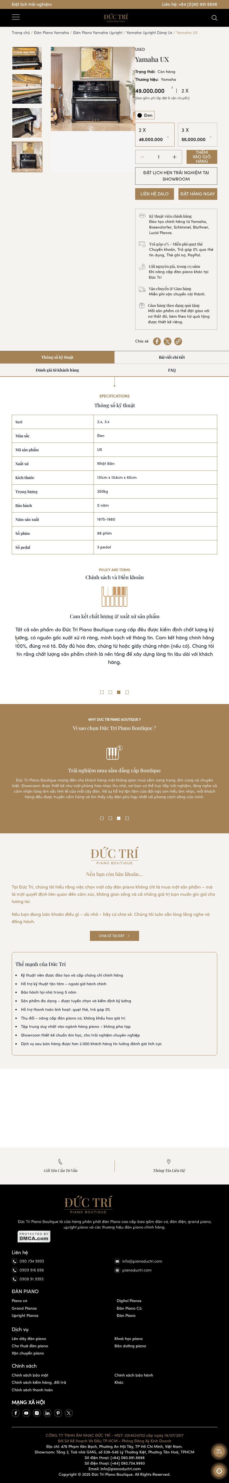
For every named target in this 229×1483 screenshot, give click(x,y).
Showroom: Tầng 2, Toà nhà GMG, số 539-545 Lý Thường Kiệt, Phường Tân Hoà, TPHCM (114, 1452)
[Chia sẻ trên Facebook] (157, 341)
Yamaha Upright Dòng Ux (149, 32)
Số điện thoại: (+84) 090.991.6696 (115, 1457)
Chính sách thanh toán (32, 1390)
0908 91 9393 (31, 1279)
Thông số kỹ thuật (57, 357)
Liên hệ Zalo (154, 194)
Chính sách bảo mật (30, 1375)
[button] (17, 640)
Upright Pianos (25, 1315)
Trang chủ (21, 32)
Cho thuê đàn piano (30, 1346)
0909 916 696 (32, 1270)
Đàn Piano (126, 1315)
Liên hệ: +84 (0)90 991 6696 (189, 4)
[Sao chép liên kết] (178, 341)
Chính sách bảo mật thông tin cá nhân (114, 616)
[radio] (145, 115)
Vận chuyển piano (28, 1353)
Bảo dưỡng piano (130, 1346)
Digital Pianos (129, 1301)
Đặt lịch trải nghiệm (32, 4)
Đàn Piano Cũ (129, 1308)
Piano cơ (19, 1301)
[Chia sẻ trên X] (167, 341)
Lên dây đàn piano (29, 1338)
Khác (119, 1382)
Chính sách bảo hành (134, 1375)
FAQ (172, 370)
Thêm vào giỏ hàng (202, 157)
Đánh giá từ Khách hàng (57, 370)
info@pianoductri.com (142, 1261)
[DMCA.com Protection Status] (114, 1236)
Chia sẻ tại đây (112, 936)
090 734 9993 (32, 1261)
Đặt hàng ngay (197, 194)
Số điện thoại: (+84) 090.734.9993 (115, 1463)
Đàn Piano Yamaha (51, 32)
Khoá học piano (129, 1338)
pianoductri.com (137, 1270)
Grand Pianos (24, 1308)
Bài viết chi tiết (172, 357)
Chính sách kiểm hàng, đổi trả (39, 1382)
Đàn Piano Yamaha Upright (97, 32)
